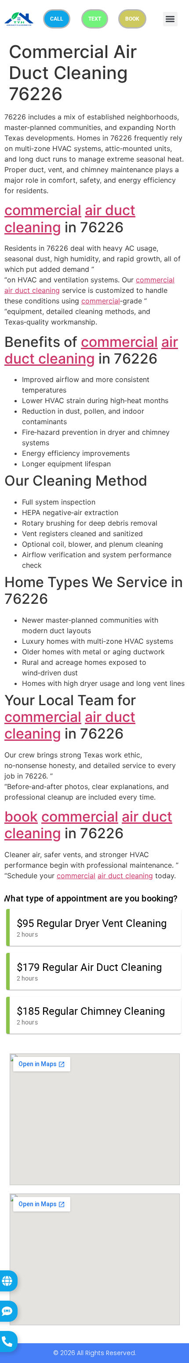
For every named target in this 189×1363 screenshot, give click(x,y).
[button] (170, 19)
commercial (42, 210)
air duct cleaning (32, 290)
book (21, 816)
